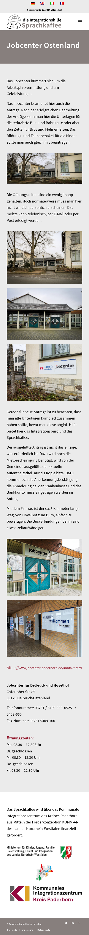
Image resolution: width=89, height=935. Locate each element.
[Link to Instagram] (72, 923)
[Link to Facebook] (79, 923)
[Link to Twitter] (66, 923)
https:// (44, 667)
